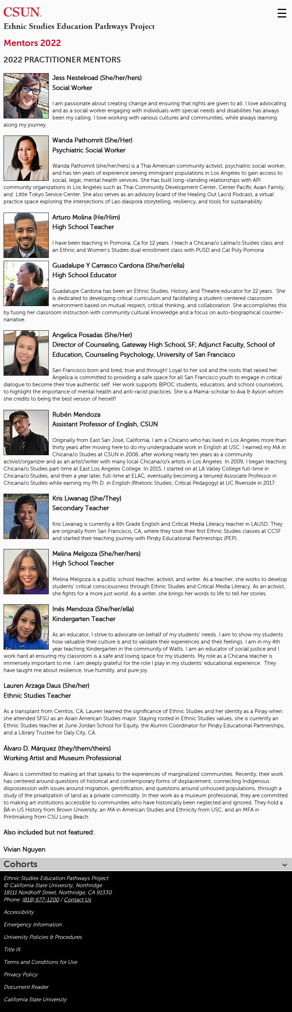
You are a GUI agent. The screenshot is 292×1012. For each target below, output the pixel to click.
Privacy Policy (20, 974)
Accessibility (19, 912)
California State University (35, 999)
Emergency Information (33, 924)
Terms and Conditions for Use (40, 962)
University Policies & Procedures (43, 937)
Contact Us (77, 899)
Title (12, 949)
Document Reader (26, 987)
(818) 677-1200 (40, 899)
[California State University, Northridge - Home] (23, 13)
